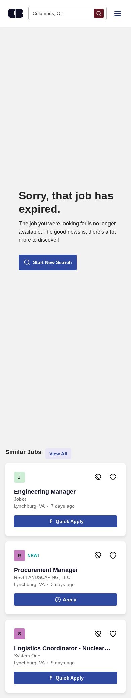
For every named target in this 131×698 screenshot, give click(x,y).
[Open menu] (117, 13)
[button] (48, 262)
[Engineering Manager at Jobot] (65, 499)
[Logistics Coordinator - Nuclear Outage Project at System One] (65, 656)
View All (58, 453)
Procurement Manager (46, 570)
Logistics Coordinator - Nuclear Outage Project (59, 648)
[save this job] (112, 477)
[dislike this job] (98, 477)
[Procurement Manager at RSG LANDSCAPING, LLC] (65, 578)
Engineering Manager (45, 491)
